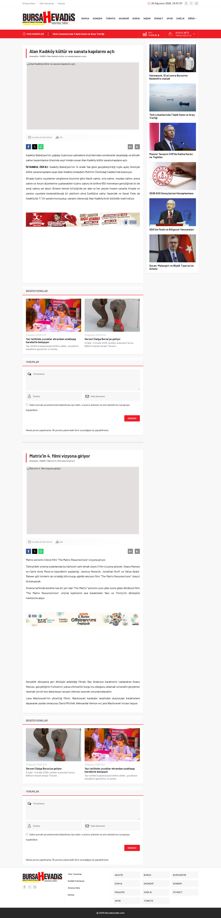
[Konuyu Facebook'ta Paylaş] (28, 146)
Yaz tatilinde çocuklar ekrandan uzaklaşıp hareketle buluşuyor (51, 340)
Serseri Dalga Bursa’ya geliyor (103, 339)
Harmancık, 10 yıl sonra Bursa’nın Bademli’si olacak (168, 77)
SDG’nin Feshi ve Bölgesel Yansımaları (171, 229)
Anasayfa (33, 56)
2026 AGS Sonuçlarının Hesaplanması (171, 193)
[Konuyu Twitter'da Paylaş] (34, 146)
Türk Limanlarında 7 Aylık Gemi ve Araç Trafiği (172, 116)
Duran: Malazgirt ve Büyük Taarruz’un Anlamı (171, 267)
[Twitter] (191, 3)
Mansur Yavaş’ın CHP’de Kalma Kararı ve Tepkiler (79, 33)
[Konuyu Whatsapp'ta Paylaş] (41, 146)
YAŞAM (43, 56)
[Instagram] (196, 3)
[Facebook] (186, 3)
